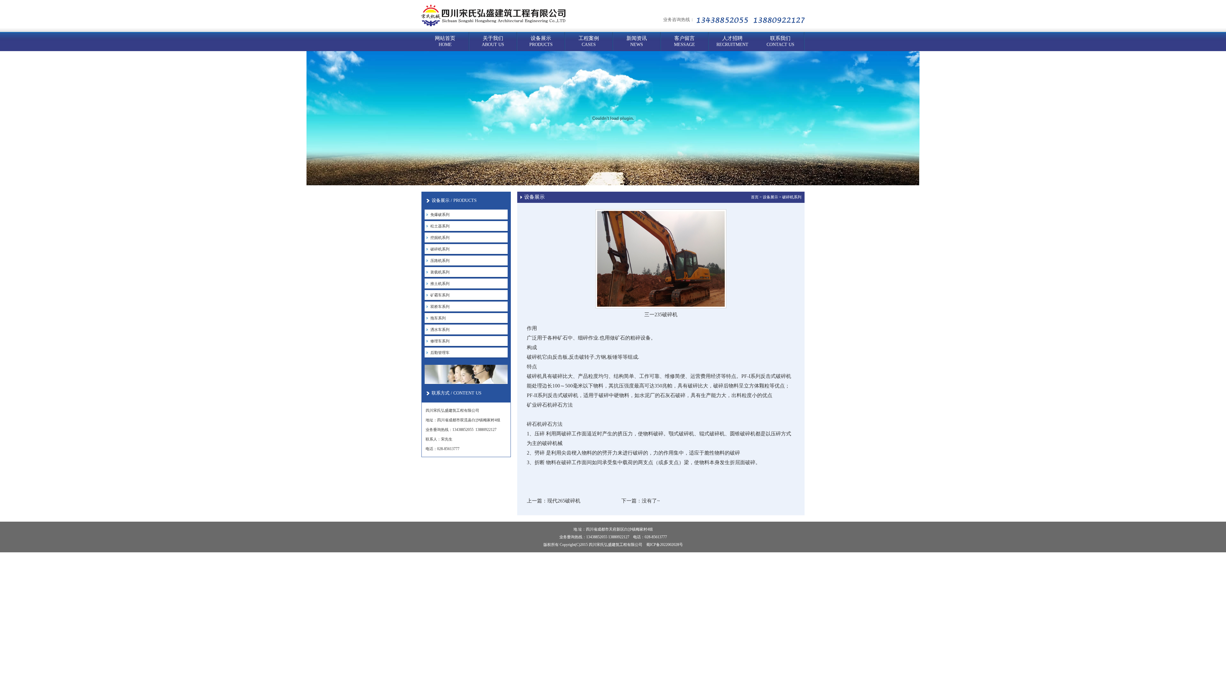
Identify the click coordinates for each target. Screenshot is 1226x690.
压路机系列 (440, 260)
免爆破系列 (440, 214)
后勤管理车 (440, 352)
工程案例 (589, 41)
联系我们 (780, 41)
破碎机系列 (440, 249)
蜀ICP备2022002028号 (664, 544)
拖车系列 (438, 318)
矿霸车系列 (440, 295)
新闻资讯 (636, 41)
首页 (755, 197)
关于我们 (493, 41)
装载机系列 (440, 272)
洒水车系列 (440, 329)
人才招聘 (732, 41)
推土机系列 (440, 283)
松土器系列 (440, 226)
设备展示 (541, 41)
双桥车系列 (440, 306)
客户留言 (684, 41)
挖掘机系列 (440, 237)
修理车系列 (440, 341)
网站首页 (445, 41)
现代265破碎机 (563, 500)
